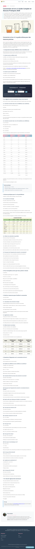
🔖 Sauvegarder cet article (29, 547)
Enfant (26, 1)
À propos (19, 536)
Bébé (22, 1)
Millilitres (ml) (10, 89)
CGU (1, 538)
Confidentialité (3, 536)
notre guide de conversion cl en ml (18, 503)
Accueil (19, 1)
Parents (33, 1)
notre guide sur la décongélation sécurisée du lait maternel (15, 68)
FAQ (19, 535)
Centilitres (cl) (20, 89)
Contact (2, 539)
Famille (29, 1)
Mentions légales (3, 535)
